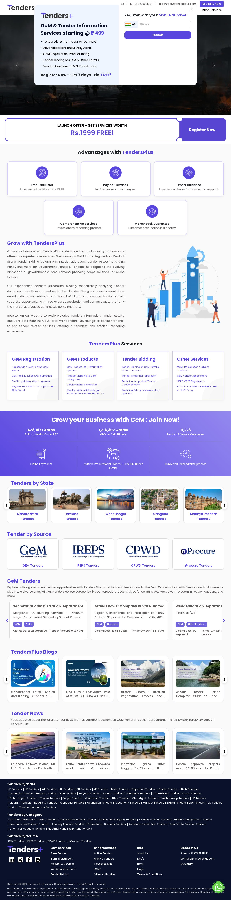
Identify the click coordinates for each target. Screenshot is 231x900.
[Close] (191, 9)
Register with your (155, 15)
